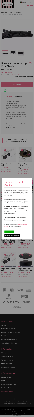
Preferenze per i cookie (12, 235)
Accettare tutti (9, 232)
